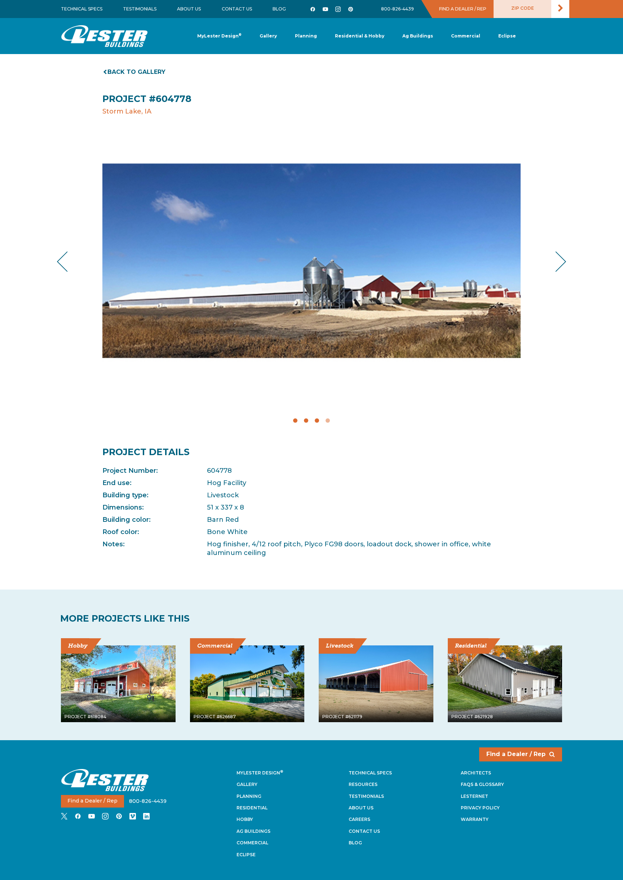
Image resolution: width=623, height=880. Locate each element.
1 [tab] (295, 420)
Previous (68, 261)
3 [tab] (317, 420)
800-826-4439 (397, 9)
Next (555, 261)
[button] (306, 36)
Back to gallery (136, 71)
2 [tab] (306, 420)
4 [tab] (328, 420)
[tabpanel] (311, 261)
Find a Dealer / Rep (515, 754)
